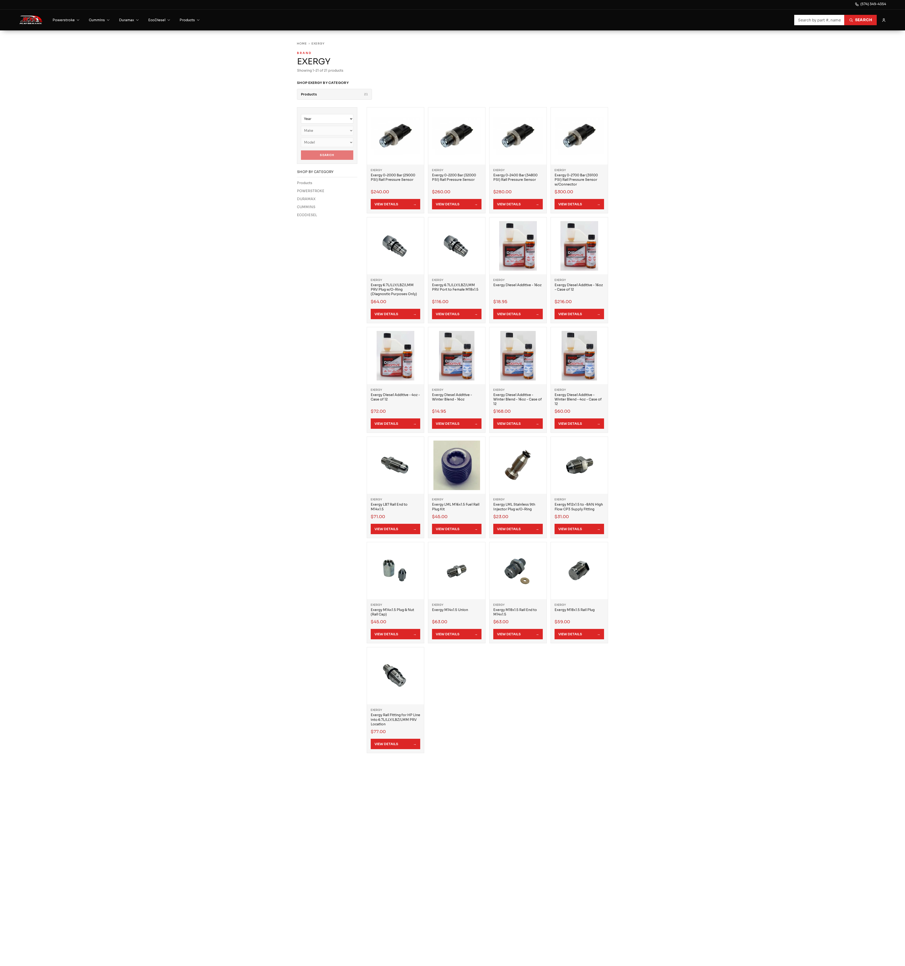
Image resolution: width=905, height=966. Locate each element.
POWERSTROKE (310, 191)
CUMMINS (306, 207)
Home (302, 43)
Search (863, 19)
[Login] (883, 20)
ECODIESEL (307, 215)
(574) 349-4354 (873, 4)
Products (304, 183)
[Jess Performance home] (31, 20)
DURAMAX (306, 199)
